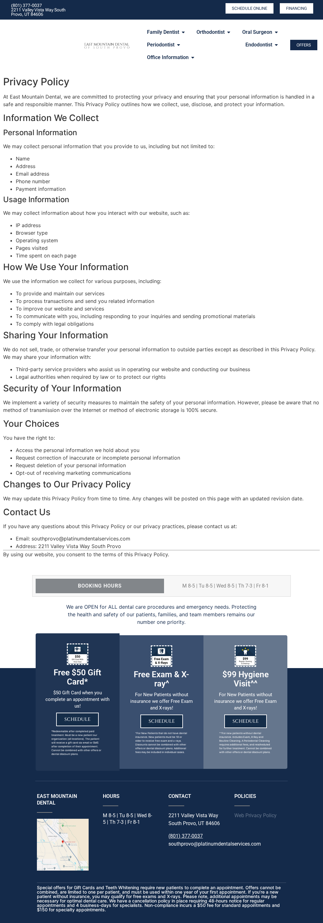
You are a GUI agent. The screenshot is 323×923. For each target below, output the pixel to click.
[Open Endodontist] (276, 45)
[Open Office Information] (192, 57)
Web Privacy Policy (255, 815)
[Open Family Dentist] (183, 32)
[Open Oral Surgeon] (276, 32)
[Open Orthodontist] (228, 32)
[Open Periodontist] (178, 45)
